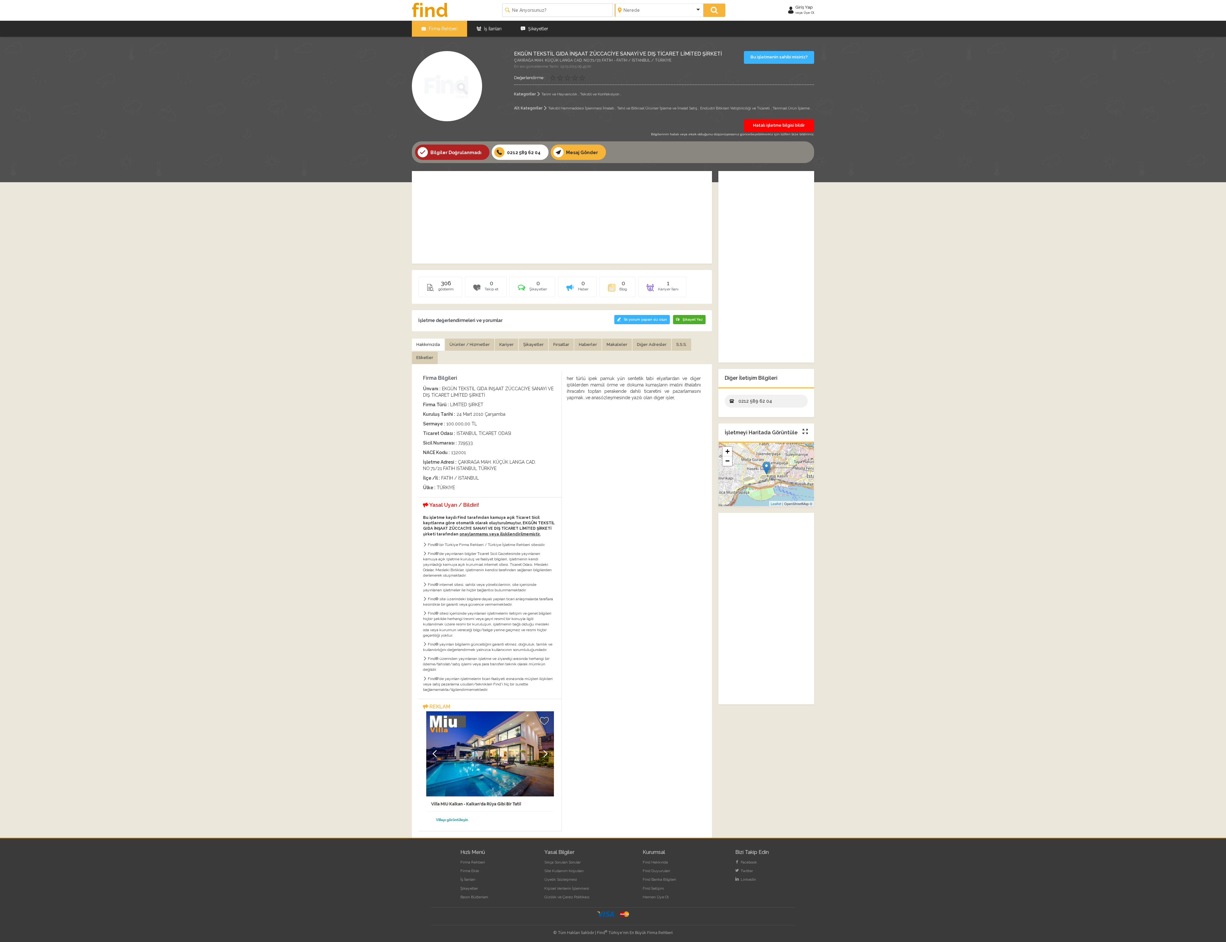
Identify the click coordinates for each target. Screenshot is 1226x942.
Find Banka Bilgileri (659, 879)
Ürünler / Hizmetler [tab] (470, 344)
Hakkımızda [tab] (428, 344)
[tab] (532, 289)
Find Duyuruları (656, 871)
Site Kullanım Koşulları (564, 871)
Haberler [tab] (588, 344)
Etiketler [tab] (424, 357)
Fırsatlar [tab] (561, 344)
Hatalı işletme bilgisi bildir (779, 125)
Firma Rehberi (443, 28)
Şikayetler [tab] (533, 344)
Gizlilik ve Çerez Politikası (566, 897)
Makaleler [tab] (617, 344)
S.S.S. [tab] (681, 344)
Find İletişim (653, 888)
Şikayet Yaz (693, 320)
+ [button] (727, 451)
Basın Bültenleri (474, 897)
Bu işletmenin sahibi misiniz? (779, 57)
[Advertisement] (561, 217)
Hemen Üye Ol (656, 897)
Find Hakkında (655, 862)
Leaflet (776, 503)
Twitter (746, 871)
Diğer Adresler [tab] (652, 344)
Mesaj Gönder (581, 152)
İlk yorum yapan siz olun (645, 320)
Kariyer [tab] (506, 344)
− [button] (727, 461)
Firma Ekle (469, 871)
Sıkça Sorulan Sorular (562, 862)
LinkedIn (748, 879)
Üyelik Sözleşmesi (560, 879)
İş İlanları (492, 28)
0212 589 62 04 (523, 152)
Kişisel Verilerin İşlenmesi (566, 888)
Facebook (748, 862)
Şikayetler (537, 28)
